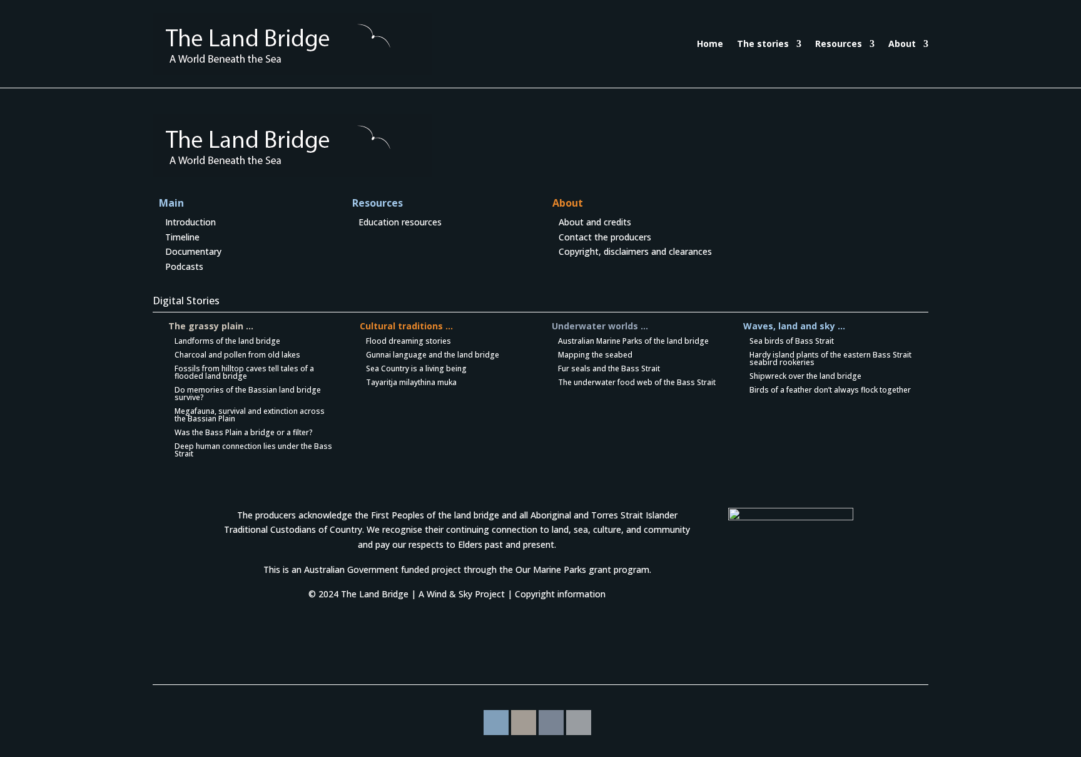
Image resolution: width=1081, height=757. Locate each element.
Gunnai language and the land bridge (432, 354)
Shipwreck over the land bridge (805, 376)
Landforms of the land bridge (227, 341)
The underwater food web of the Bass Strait (637, 382)
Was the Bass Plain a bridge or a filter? (244, 432)
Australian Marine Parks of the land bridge (633, 341)
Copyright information (560, 594)
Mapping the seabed (595, 354)
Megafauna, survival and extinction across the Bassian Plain (250, 415)
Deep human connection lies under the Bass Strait (253, 450)
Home (710, 43)
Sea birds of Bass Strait (791, 341)
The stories (763, 43)
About (902, 43)
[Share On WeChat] (551, 722)
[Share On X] (578, 722)
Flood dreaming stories (408, 341)
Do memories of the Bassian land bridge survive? (248, 393)
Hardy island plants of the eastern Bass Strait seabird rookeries (830, 358)
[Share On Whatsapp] (523, 722)
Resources (838, 43)
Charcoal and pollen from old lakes (237, 354)
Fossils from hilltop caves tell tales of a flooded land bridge (244, 372)
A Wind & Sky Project (462, 594)
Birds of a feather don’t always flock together (830, 389)
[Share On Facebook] (496, 722)
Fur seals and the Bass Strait (609, 368)
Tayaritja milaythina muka (411, 382)
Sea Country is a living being (416, 368)
